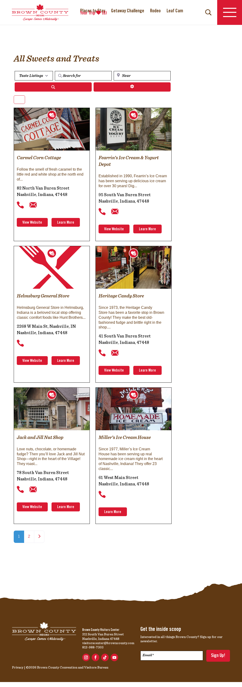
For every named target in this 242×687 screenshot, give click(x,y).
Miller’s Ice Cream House (125, 437)
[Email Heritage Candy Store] (114, 353)
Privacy (17, 667)
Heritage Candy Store (121, 296)
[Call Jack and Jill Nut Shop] (20, 490)
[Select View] (19, 99)
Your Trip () (93, 13)
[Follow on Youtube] (114, 657)
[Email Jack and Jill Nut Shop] (33, 490)
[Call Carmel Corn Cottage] (20, 205)
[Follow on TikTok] (105, 657)
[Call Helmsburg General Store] (20, 343)
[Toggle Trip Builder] (51, 115)
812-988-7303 (93, 647)
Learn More (65, 223)
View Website (32, 223)
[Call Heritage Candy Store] (102, 353)
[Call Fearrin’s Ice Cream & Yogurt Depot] (102, 211)
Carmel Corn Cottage (39, 157)
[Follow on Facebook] (95, 657)
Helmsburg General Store (43, 296)
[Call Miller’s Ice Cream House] (102, 494)
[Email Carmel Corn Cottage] (33, 205)
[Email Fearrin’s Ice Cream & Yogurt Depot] (114, 211)
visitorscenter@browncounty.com (108, 643)
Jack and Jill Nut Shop (40, 437)
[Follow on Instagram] (86, 657)
